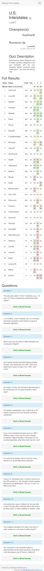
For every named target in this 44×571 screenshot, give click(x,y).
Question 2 (7, 313)
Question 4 (7, 357)
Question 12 (8, 542)
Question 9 (7, 473)
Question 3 (7, 336)
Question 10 (8, 499)
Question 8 (7, 453)
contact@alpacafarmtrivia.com (31, 570)
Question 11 (8, 521)
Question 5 (7, 382)
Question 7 (7, 428)
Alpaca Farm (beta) (10, 2)
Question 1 (7, 290)
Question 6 (7, 405)
